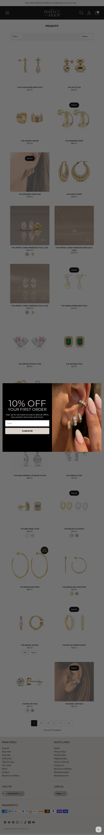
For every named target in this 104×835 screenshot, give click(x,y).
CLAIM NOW (27, 431)
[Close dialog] (98, 386)
